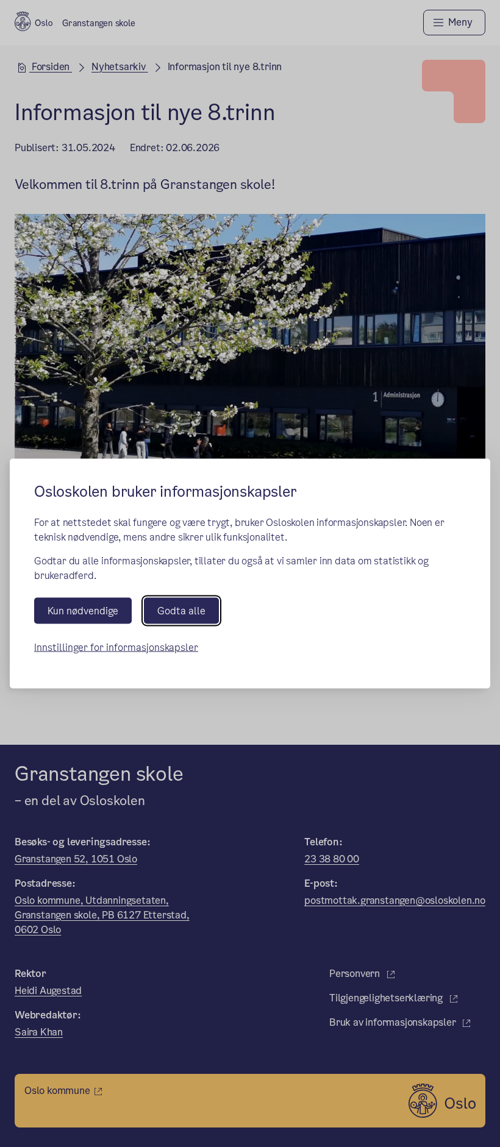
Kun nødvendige (83, 610)
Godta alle (181, 610)
